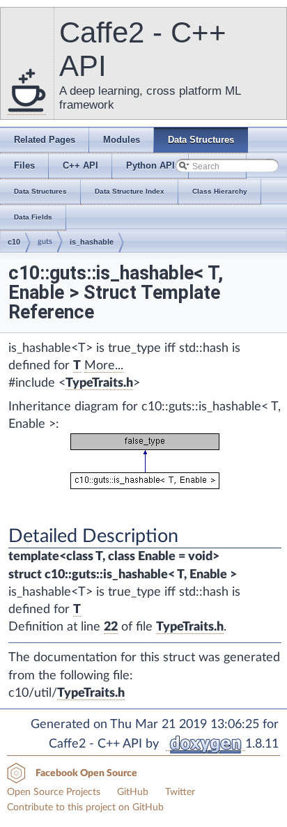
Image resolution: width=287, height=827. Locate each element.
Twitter (180, 792)
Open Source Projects (53, 792)
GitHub (132, 792)
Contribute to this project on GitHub (85, 807)
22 (111, 627)
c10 (14, 242)
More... (103, 366)
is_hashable (92, 242)
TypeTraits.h (99, 383)
